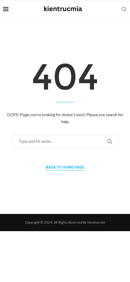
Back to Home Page (65, 167)
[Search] (124, 9)
